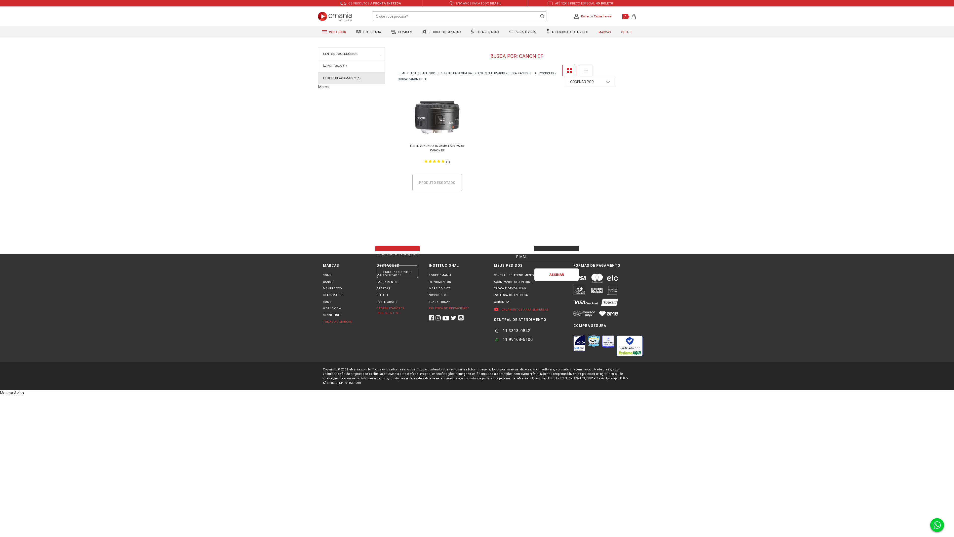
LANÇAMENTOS (388, 282)
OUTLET (383, 295)
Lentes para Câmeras (458, 73)
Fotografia (371, 32)
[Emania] (335, 16)
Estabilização (487, 32)
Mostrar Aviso (12, 393)
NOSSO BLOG (439, 295)
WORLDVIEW (332, 308)
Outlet (626, 32)
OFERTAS (383, 288)
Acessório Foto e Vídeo (569, 32)
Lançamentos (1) (335, 65)
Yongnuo (547, 73)
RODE (327, 302)
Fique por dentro (397, 272)
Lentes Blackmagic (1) (341, 78)
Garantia (501, 302)
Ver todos (337, 32)
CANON (328, 282)
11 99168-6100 (517, 339)
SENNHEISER (332, 315)
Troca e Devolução (510, 288)
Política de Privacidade (449, 308)
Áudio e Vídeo (525, 32)
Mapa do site (440, 288)
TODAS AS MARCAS (337, 321)
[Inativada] (579, 343)
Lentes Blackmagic (491, 73)
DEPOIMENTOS (440, 282)
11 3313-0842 (515, 330)
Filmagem (404, 32)
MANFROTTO (332, 288)
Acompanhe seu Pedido (513, 282)
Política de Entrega (511, 295)
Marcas (604, 32)
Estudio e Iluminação (444, 32)
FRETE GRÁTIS (387, 302)
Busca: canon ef (519, 73)
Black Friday (439, 302)
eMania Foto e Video (401, 73)
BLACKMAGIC (333, 295)
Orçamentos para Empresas (524, 309)
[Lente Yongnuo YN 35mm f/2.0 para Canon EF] (437, 118)
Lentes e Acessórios (340, 54)
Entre (585, 16)
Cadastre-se (603, 16)
